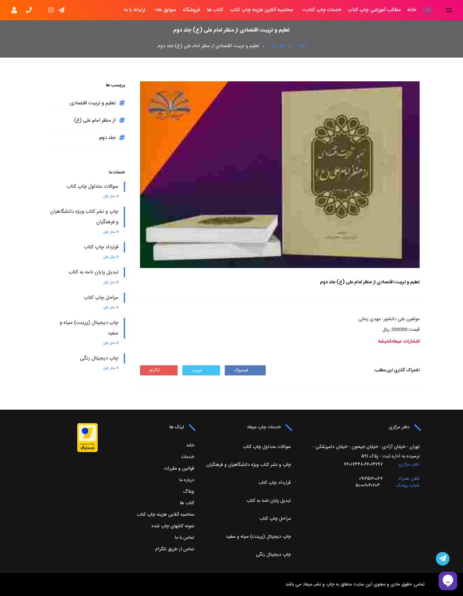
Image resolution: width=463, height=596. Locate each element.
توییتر (197, 370)
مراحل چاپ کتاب (101, 297)
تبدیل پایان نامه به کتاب (93, 272)
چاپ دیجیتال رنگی (99, 358)
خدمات (187, 457)
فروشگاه (191, 10)
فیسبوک (241, 370)
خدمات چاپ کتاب (323, 10)
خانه (411, 10)
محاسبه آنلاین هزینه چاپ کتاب (261, 10)
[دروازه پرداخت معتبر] (87, 438)
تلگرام (154, 370)
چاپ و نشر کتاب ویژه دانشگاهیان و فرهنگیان (248, 465)
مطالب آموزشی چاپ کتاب (374, 10)
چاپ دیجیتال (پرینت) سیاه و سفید (258, 537)
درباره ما (186, 480)
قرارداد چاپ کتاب (101, 247)
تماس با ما (184, 538)
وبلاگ (188, 492)
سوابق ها (166, 10)
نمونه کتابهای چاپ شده (173, 526)
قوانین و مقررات (179, 469)
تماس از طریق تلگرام (174, 549)
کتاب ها (215, 10)
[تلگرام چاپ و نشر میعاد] (442, 559)
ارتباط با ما (134, 10)
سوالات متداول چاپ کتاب (92, 186)
